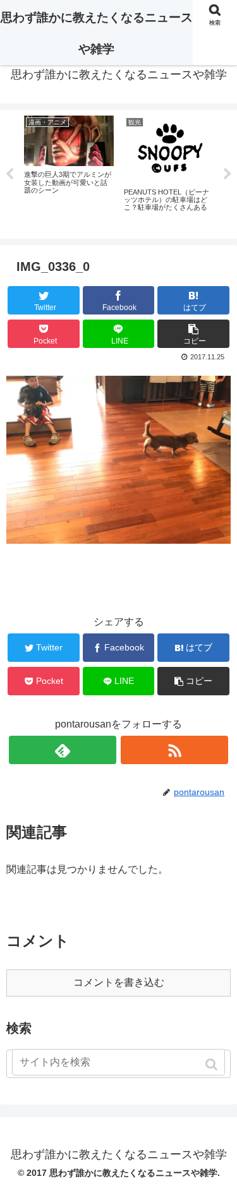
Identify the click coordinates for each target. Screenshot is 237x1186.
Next (227, 174)
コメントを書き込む (118, 982)
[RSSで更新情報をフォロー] (174, 750)
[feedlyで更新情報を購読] (62, 750)
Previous (9, 174)
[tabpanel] (69, 172)
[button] (212, 1064)
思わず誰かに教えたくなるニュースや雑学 (97, 33)
